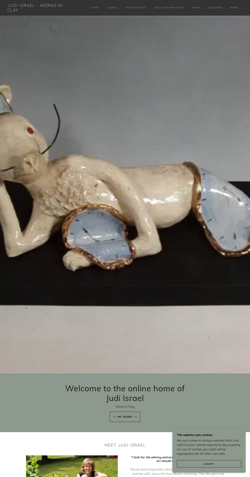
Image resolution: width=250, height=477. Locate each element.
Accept (209, 464)
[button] (235, 7)
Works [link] (112, 7)
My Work (125, 416)
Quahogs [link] (216, 7)
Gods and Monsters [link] (169, 7)
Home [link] (95, 7)
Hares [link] (196, 7)
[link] (39, 10)
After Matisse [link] (135, 7)
